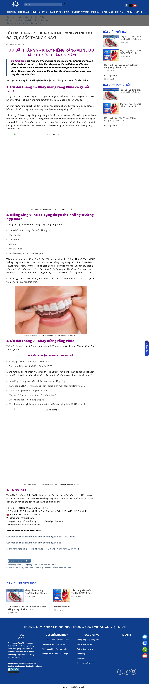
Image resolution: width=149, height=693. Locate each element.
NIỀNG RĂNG (23, 12)
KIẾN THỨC (120, 12)
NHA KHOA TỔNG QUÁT (59, 12)
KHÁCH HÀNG (107, 12)
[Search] (64, 4)
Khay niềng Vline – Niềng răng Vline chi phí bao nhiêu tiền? (31, 564)
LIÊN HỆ (139, 12)
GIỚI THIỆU (11, 12)
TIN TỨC (130, 12)
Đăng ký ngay (146, 348)
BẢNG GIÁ (95, 12)
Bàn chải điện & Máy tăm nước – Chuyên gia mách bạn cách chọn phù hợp (38, 567)
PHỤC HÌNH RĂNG (39, 12)
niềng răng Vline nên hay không (29, 23)
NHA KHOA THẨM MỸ (80, 12)
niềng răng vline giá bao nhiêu (26, 20)
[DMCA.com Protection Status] (13, 670)
